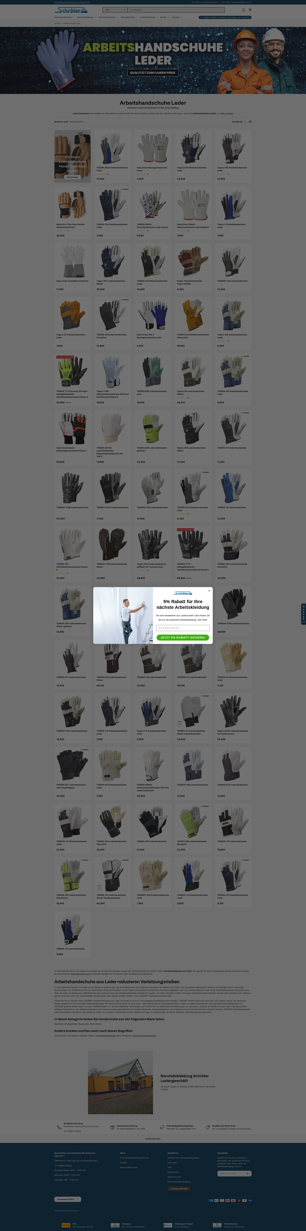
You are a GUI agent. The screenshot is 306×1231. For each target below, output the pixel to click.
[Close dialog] (209, 590)
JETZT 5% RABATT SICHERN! (183, 637)
